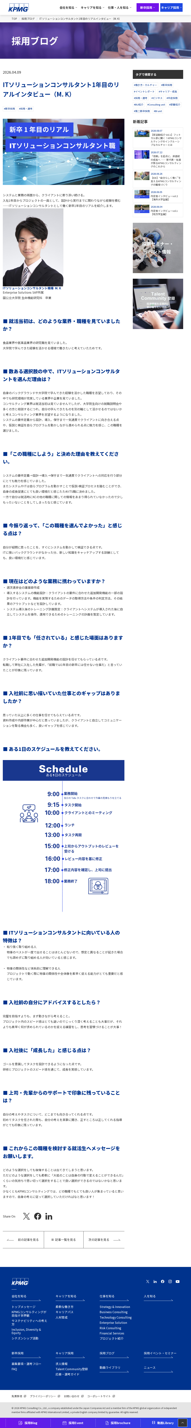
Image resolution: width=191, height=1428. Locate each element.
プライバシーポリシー (43, 1396)
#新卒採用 (9, 108)
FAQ (14, 1369)
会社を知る (19, 1296)
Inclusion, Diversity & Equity (26, 1331)
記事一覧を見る (65, 1239)
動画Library (165, 1423)
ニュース (150, 1368)
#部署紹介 (174, 104)
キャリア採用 (64, 1353)
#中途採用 (172, 98)
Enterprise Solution (113, 1322)
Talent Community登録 (72, 1369)
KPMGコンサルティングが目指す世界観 (29, 1313)
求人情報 (62, 1363)
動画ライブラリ (110, 1368)
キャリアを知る (66, 1296)
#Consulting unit (156, 104)
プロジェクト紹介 (111, 1338)
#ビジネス (156, 98)
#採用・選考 (25, 108)
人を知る (150, 1296)
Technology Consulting (116, 1317)
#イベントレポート (144, 91)
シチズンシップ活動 (25, 1338)
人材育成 (62, 1317)
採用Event (76, 1423)
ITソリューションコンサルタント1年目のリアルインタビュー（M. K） (80, 18)
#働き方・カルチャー (145, 85)
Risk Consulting (110, 1328)
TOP (14, 18)
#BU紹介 (138, 104)
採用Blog (31, 1423)
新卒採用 (18, 1353)
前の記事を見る (28, 1239)
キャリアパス (64, 1312)
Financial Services (112, 1333)
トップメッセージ (23, 1306)
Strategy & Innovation (115, 1306)
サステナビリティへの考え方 (29, 1322)
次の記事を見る (98, 1239)
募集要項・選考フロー (26, 1363)
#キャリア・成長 (168, 91)
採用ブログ (28, 18)
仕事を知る (107, 1296)
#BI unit (158, 111)
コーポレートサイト (99, 1396)
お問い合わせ (71, 1396)
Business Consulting (114, 1312)
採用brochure (120, 1423)
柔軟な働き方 (64, 1306)
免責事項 (17, 1396)
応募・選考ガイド (67, 1374)
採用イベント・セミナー (160, 1353)
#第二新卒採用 (142, 111)
